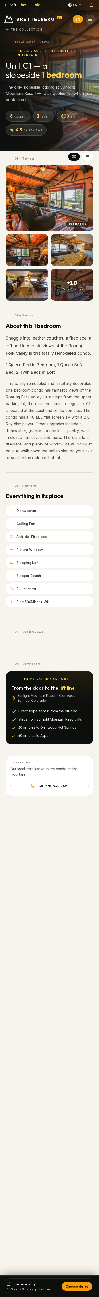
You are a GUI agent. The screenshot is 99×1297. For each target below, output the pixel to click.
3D (59, 17)
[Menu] (90, 19)
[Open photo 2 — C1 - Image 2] (27, 250)
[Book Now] (78, 19)
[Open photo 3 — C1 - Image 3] (72, 250)
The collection (27, 29)
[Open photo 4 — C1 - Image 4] (27, 285)
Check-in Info (29, 4)
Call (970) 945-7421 (52, 786)
